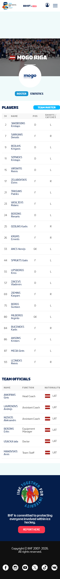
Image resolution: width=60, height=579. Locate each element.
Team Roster (47, 107)
